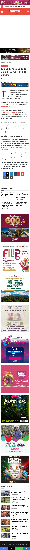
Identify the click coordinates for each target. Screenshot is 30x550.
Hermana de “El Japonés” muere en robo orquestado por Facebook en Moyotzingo (7, 205)
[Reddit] (22, 174)
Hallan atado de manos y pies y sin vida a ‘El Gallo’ (19, 491)
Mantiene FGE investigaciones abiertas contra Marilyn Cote (19, 520)
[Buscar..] (28, 12)
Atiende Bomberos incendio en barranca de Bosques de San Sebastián (19, 535)
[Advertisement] (15, 32)
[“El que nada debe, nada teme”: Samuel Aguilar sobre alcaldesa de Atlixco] (5, 514)
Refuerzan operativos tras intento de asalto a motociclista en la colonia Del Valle (22, 195)
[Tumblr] (15, 174)
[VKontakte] (4, 177)
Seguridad (8, 62)
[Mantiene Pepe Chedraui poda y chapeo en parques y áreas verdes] (5, 500)
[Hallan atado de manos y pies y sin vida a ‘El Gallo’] (5, 493)
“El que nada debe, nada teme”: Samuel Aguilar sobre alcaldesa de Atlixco (20, 513)
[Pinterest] (18, 174)
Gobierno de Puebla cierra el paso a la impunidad (21, 203)
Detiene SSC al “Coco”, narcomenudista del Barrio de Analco (7, 194)
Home (3, 62)
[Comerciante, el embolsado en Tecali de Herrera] (5, 529)
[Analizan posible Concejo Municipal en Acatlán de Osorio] (5, 507)
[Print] (11, 177)
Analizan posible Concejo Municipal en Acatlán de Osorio (19, 506)
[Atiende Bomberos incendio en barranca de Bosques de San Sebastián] (5, 535)
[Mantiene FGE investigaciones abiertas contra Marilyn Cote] (5, 522)
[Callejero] (15, 11)
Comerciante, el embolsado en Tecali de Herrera (19, 527)
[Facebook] (4, 174)
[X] (7, 174)
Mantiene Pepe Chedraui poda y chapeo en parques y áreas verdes (20, 499)
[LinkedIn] (11, 174)
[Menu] (2, 12)
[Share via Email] (7, 177)
